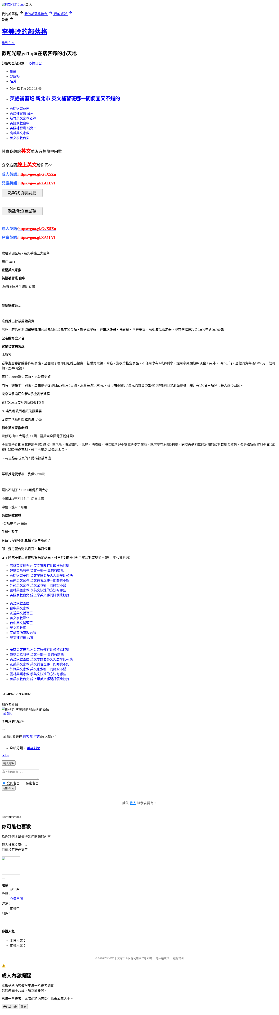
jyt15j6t (6, 713)
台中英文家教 (19, 608)
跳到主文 (8, 43)
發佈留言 (8, 788)
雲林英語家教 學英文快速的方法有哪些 (38, 590)
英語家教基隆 (19, 603)
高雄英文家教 (19, 133)
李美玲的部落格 (24, 31)
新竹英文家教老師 (23, 118)
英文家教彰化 (19, 618)
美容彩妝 (33, 748)
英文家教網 (18, 628)
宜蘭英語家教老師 (23, 632)
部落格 (15, 76)
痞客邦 (28, 736)
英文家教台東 (19, 138)
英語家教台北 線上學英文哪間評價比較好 (39, 595)
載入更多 (8, 763)
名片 (13, 81)
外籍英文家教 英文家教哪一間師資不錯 (38, 585)
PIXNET (109, 958)
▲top (5, 755)
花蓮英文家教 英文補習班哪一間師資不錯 (39, 580)
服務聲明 (178, 958)
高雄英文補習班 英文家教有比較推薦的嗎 (39, 565)
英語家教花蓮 (19, 108)
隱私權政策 (162, 958)
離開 (23, 1006)
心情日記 (35, 63)
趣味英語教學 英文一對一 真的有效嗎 (37, 570)
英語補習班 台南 (21, 113)
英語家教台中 (19, 123)
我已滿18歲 (10, 1006)
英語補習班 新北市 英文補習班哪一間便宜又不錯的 (65, 98)
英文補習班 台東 (21, 637)
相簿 (13, 71)
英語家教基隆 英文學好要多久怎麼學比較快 (41, 575)
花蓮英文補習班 (21, 613)
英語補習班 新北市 (23, 128)
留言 (36, 736)
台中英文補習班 (21, 623)
